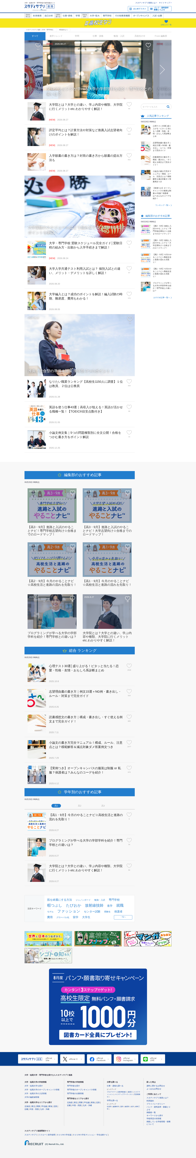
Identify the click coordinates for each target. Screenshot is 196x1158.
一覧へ (123, 917)
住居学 (109, 1106)
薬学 (122, 1106)
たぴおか (73, 905)
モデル (50, 911)
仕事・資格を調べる (115, 1086)
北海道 (27, 1106)
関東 (38, 1106)
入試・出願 (157, 15)
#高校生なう (63, 30)
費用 (50, 917)
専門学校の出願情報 (75, 1093)
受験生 (107, 911)
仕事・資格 (67, 15)
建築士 (130, 1092)
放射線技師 (94, 905)
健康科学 (116, 1106)
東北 (33, 1106)
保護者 (118, 911)
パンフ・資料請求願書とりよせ (161, 9)
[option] (98, 69)
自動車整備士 (122, 1092)
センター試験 (92, 911)
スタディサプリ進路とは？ (158, 1098)
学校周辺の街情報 (154, 1118)
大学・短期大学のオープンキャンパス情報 (41, 1090)
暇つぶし (54, 905)
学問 (77, 15)
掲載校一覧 (151, 1112)
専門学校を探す (73, 1086)
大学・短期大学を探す (33, 1086)
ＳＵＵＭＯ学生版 (64, 1135)
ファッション (68, 911)
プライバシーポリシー (156, 1104)
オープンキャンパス (141, 15)
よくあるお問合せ (154, 1089)
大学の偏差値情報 (31, 1097)
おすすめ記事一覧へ (161, 297)
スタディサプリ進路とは (145, 3)
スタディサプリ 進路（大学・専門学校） (40, 30)
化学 (132, 1106)
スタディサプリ (30, 1135)
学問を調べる (112, 1100)
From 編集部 (161, 36)
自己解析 (49, 15)
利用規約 (150, 1101)
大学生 (86, 917)
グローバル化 (62, 917)
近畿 (26, 1109)
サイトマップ (164, 3)
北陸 (55, 1106)
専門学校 (107, 15)
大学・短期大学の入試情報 (35, 1093)
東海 (50, 1106)
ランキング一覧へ (162, 205)
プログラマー (112, 1092)
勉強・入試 (119, 36)
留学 (75, 917)
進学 (110, 905)
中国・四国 (34, 1109)
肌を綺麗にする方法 (59, 899)
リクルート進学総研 (47, 1135)
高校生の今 (140, 36)
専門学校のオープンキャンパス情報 (81, 1090)
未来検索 (37, 15)
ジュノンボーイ (83, 900)
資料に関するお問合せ (156, 1086)
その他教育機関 (122, 15)
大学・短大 (94, 15)
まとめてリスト (139, 9)
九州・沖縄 (44, 1109)
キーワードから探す (155, 1115)
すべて (35, 36)
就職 (120, 905)
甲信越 (44, 1106)
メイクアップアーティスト (123, 1094)
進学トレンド (56, 36)
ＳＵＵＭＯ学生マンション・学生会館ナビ (90, 1135)
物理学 (127, 1106)
